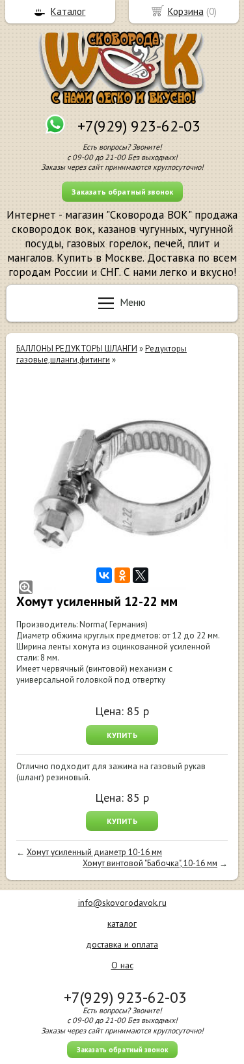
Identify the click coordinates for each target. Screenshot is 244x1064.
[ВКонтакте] (104, 575)
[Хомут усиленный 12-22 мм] (122, 484)
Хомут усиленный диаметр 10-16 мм (94, 852)
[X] (140, 575)
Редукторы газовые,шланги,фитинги (101, 354)
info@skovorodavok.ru (122, 902)
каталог (122, 923)
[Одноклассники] (122, 575)
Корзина (186, 11)
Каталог (68, 11)
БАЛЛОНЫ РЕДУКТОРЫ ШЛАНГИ (76, 348)
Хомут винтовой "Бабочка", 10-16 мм (150, 863)
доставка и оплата (122, 944)
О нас (122, 965)
